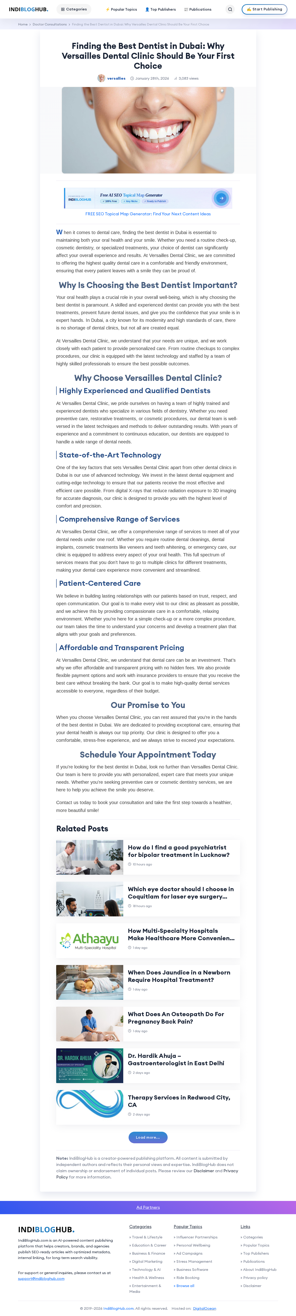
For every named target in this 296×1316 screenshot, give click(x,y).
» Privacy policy (254, 1277)
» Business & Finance (147, 1253)
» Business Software (191, 1269)
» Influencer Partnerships (196, 1237)
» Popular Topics (254, 1245)
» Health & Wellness (146, 1277)
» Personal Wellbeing (192, 1245)
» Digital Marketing (145, 1261)
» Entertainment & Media (145, 1288)
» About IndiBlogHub (258, 1269)
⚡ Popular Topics (121, 9)
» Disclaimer (250, 1285)
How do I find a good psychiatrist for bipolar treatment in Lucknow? (179, 851)
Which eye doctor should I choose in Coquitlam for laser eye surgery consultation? (181, 896)
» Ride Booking (186, 1277)
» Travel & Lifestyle (145, 1237)
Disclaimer (204, 1170)
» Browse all (184, 1285)
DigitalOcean (204, 1308)
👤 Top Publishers (160, 9)
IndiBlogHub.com (118, 1308)
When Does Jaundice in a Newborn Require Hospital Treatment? (179, 976)
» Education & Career (147, 1245)
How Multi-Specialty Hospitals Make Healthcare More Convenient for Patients (180, 938)
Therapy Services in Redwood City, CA (179, 1101)
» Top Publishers (254, 1253)
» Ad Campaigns (188, 1253)
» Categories (251, 1237)
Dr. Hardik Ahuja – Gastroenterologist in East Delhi (176, 1059)
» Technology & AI (145, 1269)
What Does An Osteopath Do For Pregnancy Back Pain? (176, 1017)
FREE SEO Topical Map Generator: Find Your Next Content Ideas (148, 213)
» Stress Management (193, 1261)
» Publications (252, 1261)
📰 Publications (197, 9)
